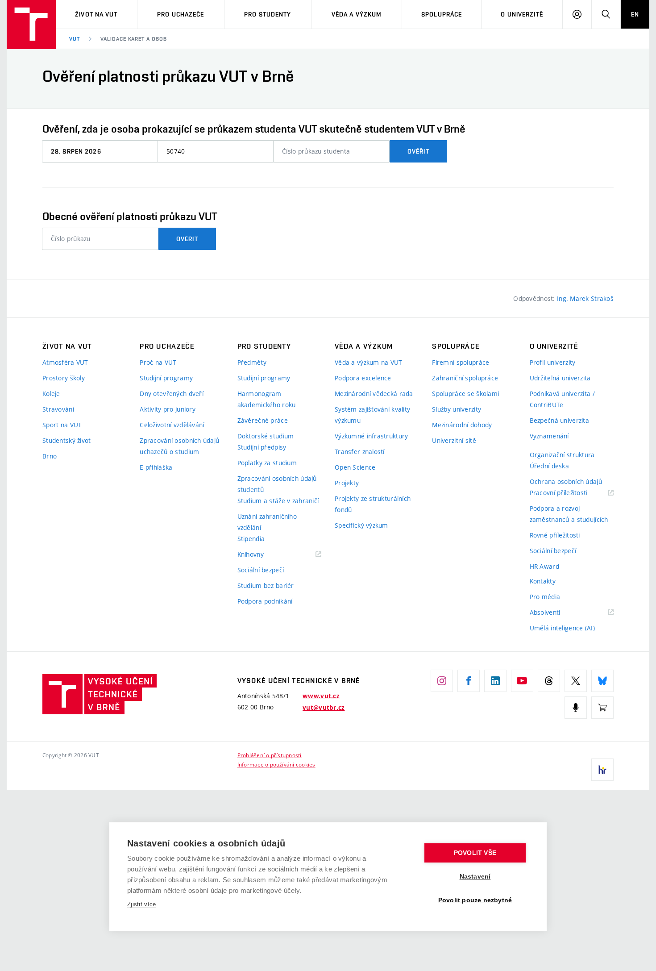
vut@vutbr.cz (324, 708)
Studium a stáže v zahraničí (278, 500)
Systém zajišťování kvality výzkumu (372, 415)
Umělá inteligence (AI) (562, 628)
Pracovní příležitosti (570, 493)
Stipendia (251, 538)
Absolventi (556, 613)
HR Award (544, 566)
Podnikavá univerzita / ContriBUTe (562, 399)
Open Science (355, 467)
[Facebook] (468, 681)
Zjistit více (141, 904)
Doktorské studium (265, 436)
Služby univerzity (456, 409)
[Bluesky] (602, 681)
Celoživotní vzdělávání (172, 425)
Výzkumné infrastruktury (371, 436)
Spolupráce (441, 14)
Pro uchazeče (180, 14)
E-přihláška (156, 467)
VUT (74, 39)
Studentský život (66, 440)
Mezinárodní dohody (462, 425)
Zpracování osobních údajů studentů (277, 484)
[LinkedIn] (495, 681)
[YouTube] (522, 681)
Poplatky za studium (267, 462)
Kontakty (543, 581)
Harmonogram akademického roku (266, 399)
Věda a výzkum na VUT (369, 362)
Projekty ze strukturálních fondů (373, 504)
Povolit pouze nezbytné (475, 900)
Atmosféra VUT (65, 362)
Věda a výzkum (357, 14)
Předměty (251, 362)
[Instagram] (442, 681)
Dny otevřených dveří (171, 393)
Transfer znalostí (360, 451)
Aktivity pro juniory (167, 409)
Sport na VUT (62, 425)
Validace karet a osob (133, 39)
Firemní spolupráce (460, 362)
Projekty (347, 483)
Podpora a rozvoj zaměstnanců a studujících (569, 514)
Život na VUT (96, 14)
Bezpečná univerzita (559, 420)
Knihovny (261, 555)
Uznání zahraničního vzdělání (267, 522)
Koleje (51, 393)
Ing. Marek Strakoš (585, 298)
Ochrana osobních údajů (566, 481)
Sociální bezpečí (260, 570)
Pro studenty (267, 14)
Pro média (545, 596)
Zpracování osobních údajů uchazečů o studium (179, 446)
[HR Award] (602, 769)
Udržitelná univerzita (560, 378)
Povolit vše (475, 853)
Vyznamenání (549, 436)
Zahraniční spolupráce (465, 378)
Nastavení (475, 876)
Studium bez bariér (265, 585)
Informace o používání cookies (276, 764)
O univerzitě (522, 14)
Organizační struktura (562, 454)
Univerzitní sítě (454, 440)
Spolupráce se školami (465, 393)
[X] (576, 681)
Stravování (58, 409)
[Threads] (549, 681)
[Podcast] (576, 707)
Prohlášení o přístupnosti (269, 754)
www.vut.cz (321, 696)
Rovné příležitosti (555, 535)
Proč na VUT (158, 362)
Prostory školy (63, 378)
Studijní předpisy (261, 447)
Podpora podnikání (265, 601)
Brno (49, 456)
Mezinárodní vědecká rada (374, 393)
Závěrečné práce (262, 420)
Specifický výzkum (361, 525)
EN (635, 14)
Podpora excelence (363, 378)
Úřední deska (549, 466)
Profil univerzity (553, 362)
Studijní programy (166, 378)
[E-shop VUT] (602, 707)
